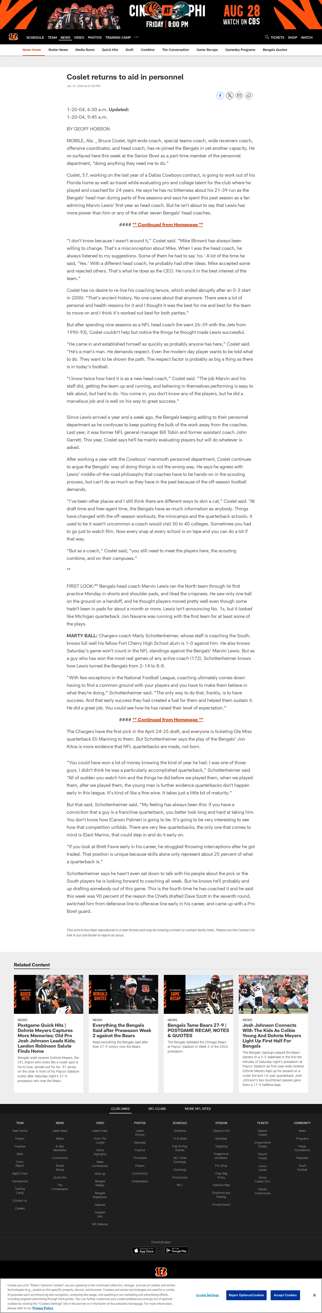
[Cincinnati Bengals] (161, 1272)
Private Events (221, 1204)
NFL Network (100, 1224)
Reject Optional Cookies (246, 1295)
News (302, 1130)
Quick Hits (60, 1177)
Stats (20, 1153)
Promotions (179, 1177)
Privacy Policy (43, 1308)
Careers (20, 1208)
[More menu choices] (136, 37)
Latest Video (100, 1130)
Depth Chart (20, 1173)
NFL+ (180, 1185)
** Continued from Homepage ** (167, 224)
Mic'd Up (100, 1173)
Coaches (19, 1146)
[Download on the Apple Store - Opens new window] (144, 1251)
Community (60, 1157)
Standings (179, 1169)
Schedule (180, 1130)
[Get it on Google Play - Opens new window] (176, 1252)
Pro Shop (221, 1165)
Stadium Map (221, 1185)
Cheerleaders (140, 1181)
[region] (161, 1295)
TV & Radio (180, 1138)
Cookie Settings (207, 1295)
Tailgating (221, 1146)
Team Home (19, 1130)
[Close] (314, 1295)
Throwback (140, 1157)
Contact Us (20, 1200)
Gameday (140, 1142)
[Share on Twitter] (230, 98)
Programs (302, 1138)
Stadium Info (221, 1130)
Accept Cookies (285, 1295)
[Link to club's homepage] (13, 36)
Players (20, 1138)
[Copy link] (248, 96)
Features (100, 1204)
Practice (140, 1150)
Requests (302, 1157)
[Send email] (239, 98)
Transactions (20, 1181)
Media (60, 1138)
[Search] (267, 37)
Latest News (59, 1130)
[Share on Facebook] (220, 98)
